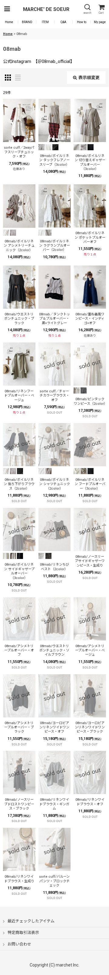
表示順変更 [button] (89, 77)
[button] (7, 9)
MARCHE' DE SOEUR (46, 9)
